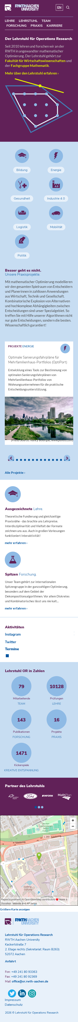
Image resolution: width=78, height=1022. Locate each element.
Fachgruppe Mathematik (30, 65)
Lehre (10, 21)
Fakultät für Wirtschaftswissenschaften (35, 61)
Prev (11, 458)
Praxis (37, 25)
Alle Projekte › (15, 472)
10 (45, 460)
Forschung (16, 25)
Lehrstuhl (28, 21)
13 (57, 460)
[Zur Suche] (67, 8)
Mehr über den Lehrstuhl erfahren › (32, 73)
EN (59, 7)
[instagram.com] (32, 993)
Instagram (13, 634)
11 (49, 460)
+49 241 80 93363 (24, 972)
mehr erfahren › (16, 543)
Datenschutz (14, 1005)
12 (53, 460)
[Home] (22, 9)
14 (61, 460)
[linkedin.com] (22, 993)
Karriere (54, 25)
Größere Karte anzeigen (15, 909)
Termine (12, 649)
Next (67, 458)
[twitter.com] (12, 993)
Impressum (13, 1000)
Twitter (10, 642)
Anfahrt (10, 961)
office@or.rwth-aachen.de (30, 981)
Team (46, 21)
